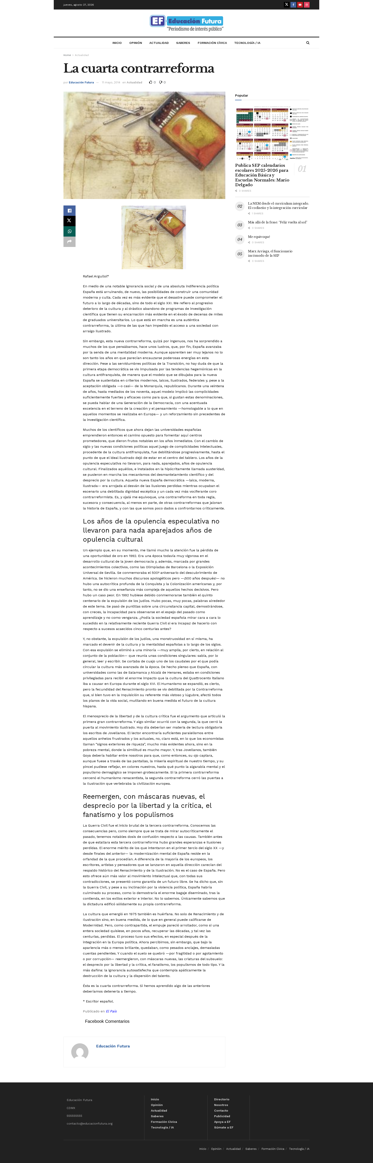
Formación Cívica (212, 43)
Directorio (221, 1099)
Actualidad (159, 43)
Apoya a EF (222, 1121)
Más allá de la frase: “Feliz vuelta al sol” (277, 222)
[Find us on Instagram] (307, 5)
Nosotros (221, 1105)
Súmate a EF (224, 1127)
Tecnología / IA (247, 43)
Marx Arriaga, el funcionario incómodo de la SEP (270, 253)
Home (67, 55)
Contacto (221, 1110)
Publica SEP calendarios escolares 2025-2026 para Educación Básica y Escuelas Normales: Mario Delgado (262, 175)
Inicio (117, 43)
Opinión (135, 43)
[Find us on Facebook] (293, 5)
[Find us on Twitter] (286, 5)
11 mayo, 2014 (111, 82)
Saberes (183, 43)
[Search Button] (308, 42)
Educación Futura (81, 82)
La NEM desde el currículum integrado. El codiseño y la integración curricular (278, 206)
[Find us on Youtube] (300, 5)
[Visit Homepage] (186, 23)
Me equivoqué (259, 237)
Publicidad (222, 1116)
